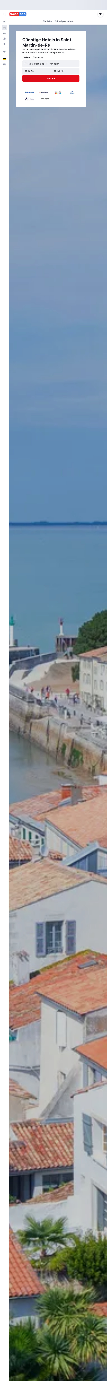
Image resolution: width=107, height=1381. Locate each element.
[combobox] (32, 57)
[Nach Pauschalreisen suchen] (4, 38)
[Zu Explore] (4, 44)
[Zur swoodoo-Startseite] (17, 14)
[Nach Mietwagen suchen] (4, 33)
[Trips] (4, 51)
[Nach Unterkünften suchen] (4, 27)
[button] (4, 14)
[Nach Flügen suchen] (4, 22)
